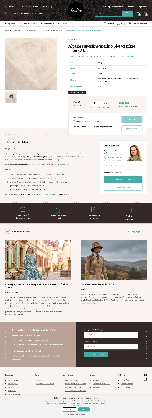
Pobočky (106, 7)
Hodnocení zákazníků (101, 384)
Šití (83, 289)
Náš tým (96, 380)
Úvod (7, 30)
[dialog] (76, 406)
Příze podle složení (31, 30)
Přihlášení (132, 7)
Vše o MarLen (35, 7)
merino (62, 165)
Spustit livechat (123, 187)
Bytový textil (13, 380)
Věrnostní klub (118, 7)
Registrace (142, 7)
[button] (131, 128)
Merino (44, 30)
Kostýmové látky (12, 292)
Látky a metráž (14, 387)
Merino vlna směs (56, 30)
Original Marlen (14, 394)
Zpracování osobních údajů (75, 391)
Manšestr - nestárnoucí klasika (97, 284)
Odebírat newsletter (96, 354)
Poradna (39, 380)
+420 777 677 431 (115, 157)
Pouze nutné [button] (69, 409)
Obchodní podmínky (73, 387)
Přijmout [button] (84, 409)
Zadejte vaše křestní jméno (95, 330)
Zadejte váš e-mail (91, 342)
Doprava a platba (71, 380)
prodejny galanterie (51, 194)
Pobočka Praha (127, 384)
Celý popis (130, 56)
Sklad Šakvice (126, 380)
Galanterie (12, 391)
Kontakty (96, 387)
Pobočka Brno (126, 387)
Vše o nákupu (48, 7)
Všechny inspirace (135, 232)
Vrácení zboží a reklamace (75, 384)
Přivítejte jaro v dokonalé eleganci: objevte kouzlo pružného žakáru (36, 286)
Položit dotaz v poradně (123, 180)
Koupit (132, 120)
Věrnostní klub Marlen (45, 384)
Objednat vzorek (132, 129)
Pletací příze (17, 30)
